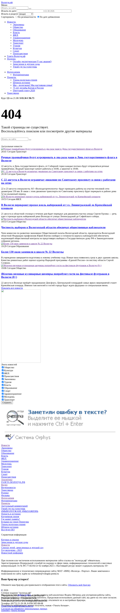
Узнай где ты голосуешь (25, 67)
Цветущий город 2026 (24, 90)
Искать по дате (8, 11)
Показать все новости (12, 288)
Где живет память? (10, 519)
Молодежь (18, 40)
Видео (4, 485)
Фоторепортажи (21, 74)
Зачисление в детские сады (26, 64)
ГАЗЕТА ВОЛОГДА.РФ (13, 482)
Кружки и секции (10, 539)
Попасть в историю (11, 514)
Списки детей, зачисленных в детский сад (22, 547)
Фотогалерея (13, 72)
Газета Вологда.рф (16, 56)
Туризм (16, 45)
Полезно (11, 59)
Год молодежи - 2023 (11, 550)
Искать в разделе (9, 14)
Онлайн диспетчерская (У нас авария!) (32, 61)
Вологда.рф (7, 2)
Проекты (12, 77)
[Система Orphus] (60, 442)
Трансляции (13, 93)
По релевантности (27, 17)
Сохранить (7, 403)
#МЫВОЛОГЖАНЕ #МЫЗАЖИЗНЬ (19, 511)
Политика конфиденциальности (17, 606)
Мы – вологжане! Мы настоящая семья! (32, 85)
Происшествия (20, 53)
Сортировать (7, 17)
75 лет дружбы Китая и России (28, 88)
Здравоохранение (21, 37)
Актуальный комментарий (14, 506)
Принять (5, 610)
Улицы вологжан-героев (25, 80)
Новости (11, 22)
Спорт (16, 51)
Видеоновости (8, 487)
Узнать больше (17, 610)
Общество (18, 27)
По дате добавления (50, 17)
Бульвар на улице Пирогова (15, 522)
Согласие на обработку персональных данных (24, 608)
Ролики (5, 493)
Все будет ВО (8, 529)
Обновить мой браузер (79, 585)
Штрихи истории (21, 82)
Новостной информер (12, 553)
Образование (19, 30)
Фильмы (5, 495)
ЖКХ (15, 35)
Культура (17, 48)
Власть (16, 32)
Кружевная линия (10, 516)
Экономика (18, 24)
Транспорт (18, 43)
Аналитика (6, 479)
